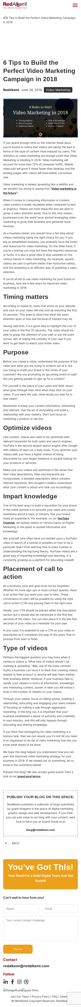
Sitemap (65, 996)
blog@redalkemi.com (40, 829)
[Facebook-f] (12, 981)
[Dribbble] (26, 981)
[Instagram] (19, 981)
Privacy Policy (41, 996)
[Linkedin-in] (5, 981)
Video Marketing (58, 90)
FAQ (55, 996)
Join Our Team (19, 996)
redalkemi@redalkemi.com (26, 966)
